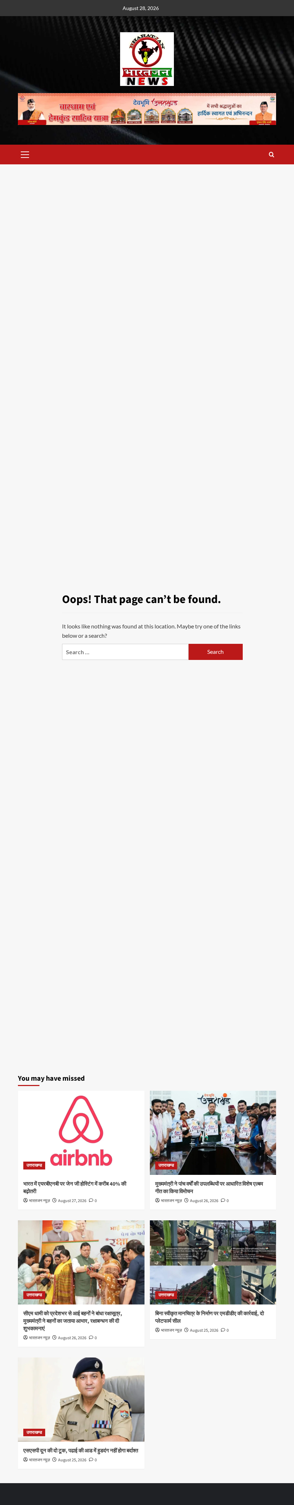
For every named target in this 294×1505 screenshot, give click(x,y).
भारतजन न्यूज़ (39, 1201)
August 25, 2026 (204, 1330)
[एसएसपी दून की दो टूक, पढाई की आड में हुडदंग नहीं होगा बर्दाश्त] (81, 1399)
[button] (25, 154)
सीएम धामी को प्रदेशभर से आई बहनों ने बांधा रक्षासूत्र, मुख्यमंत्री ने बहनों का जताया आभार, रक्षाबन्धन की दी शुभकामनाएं (72, 1321)
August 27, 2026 (72, 1201)
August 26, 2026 (204, 1201)
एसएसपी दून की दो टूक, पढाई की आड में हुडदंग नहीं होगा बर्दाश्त (80, 1451)
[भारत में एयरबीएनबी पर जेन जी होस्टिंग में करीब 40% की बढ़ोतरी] (81, 1133)
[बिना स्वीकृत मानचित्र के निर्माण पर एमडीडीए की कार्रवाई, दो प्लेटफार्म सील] (213, 1262)
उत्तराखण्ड (34, 1165)
